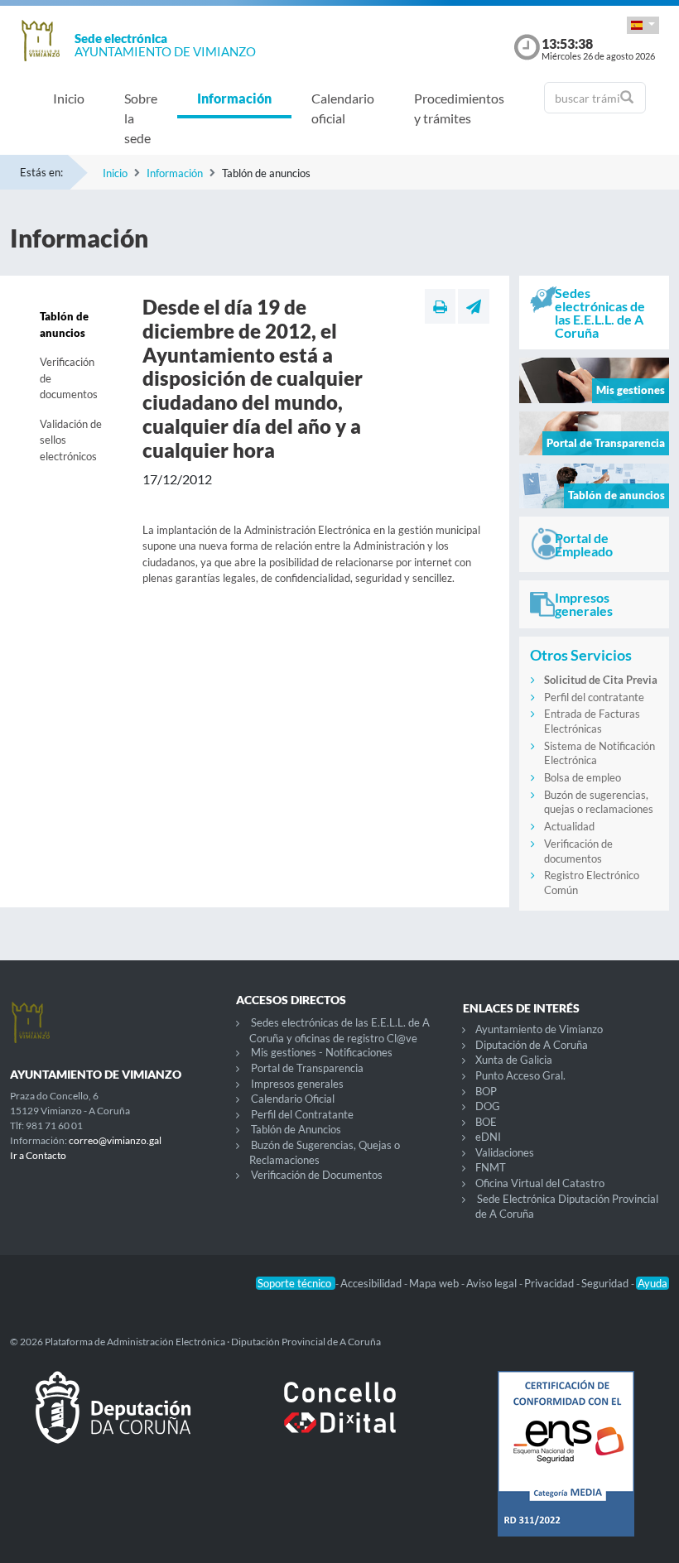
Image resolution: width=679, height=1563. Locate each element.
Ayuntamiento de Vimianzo (539, 1029)
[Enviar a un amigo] (473, 306)
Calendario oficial (342, 108)
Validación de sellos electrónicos (71, 440)
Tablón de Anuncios (296, 1129)
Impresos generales (297, 1083)
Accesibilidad (372, 1283)
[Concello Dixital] (339, 1420)
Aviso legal (492, 1283)
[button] (643, 25)
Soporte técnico (296, 1283)
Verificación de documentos (69, 378)
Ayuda (652, 1283)
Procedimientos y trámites (459, 108)
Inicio (68, 98)
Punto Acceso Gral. (520, 1075)
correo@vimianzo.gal (115, 1140)
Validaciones (504, 1152)
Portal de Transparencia (307, 1068)
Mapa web (435, 1283)
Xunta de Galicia (513, 1059)
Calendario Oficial (293, 1098)
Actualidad (569, 826)
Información (234, 98)
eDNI (488, 1136)
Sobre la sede (140, 118)
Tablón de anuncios (64, 324)
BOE (486, 1121)
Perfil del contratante (594, 697)
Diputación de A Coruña (531, 1044)
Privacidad (550, 1283)
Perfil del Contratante (302, 1114)
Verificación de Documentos (317, 1174)
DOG (487, 1106)
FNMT (490, 1167)
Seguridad (606, 1283)
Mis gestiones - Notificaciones (321, 1052)
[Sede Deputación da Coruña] (113, 1420)
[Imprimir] (440, 306)
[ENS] (566, 1467)
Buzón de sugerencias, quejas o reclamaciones (598, 802)
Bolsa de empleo (582, 777)
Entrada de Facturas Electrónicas (592, 721)
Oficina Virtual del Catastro (539, 1183)
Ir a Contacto (38, 1155)
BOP (486, 1091)
